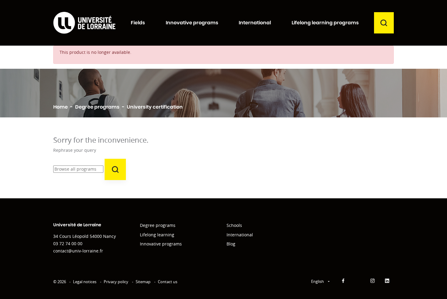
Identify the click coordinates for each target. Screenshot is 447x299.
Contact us (167, 281)
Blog (231, 244)
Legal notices (84, 281)
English (318, 281)
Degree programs (157, 225)
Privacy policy (116, 281)
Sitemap (143, 281)
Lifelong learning (157, 235)
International (240, 235)
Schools (234, 225)
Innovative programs (161, 244)
